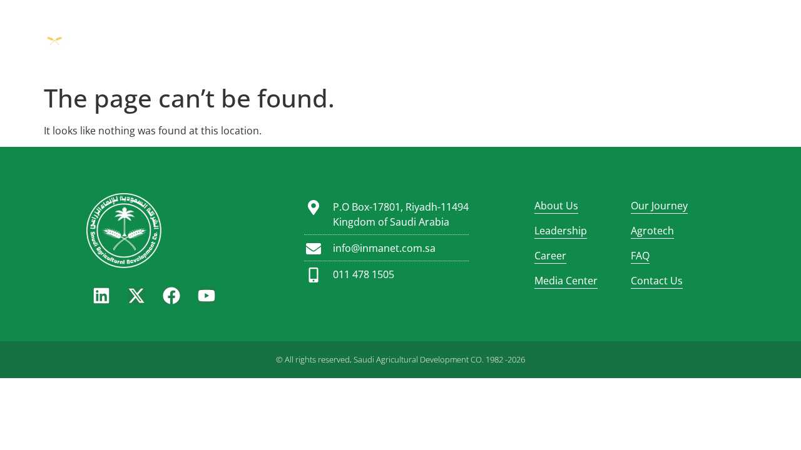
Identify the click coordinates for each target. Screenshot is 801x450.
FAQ (576, 25)
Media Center (400, 50)
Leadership (392, 25)
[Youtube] (206, 295)
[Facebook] (171, 295)
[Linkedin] (101, 295)
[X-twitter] (136, 295)
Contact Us (657, 281)
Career (528, 25)
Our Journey (309, 25)
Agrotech (466, 25)
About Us (232, 25)
